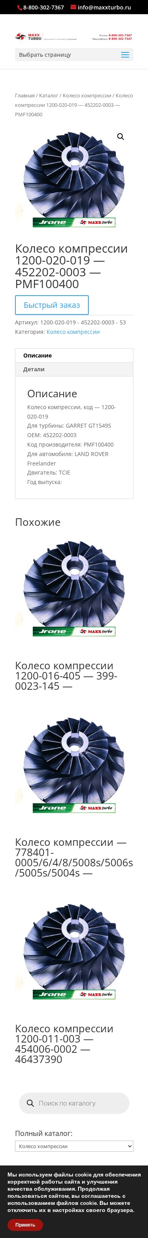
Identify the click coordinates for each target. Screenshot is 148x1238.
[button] (121, 137)
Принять (25, 1225)
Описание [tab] (37, 355)
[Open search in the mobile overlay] (74, 1103)
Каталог (48, 95)
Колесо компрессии (87, 95)
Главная (25, 95)
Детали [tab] (34, 369)
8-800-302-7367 (43, 7)
